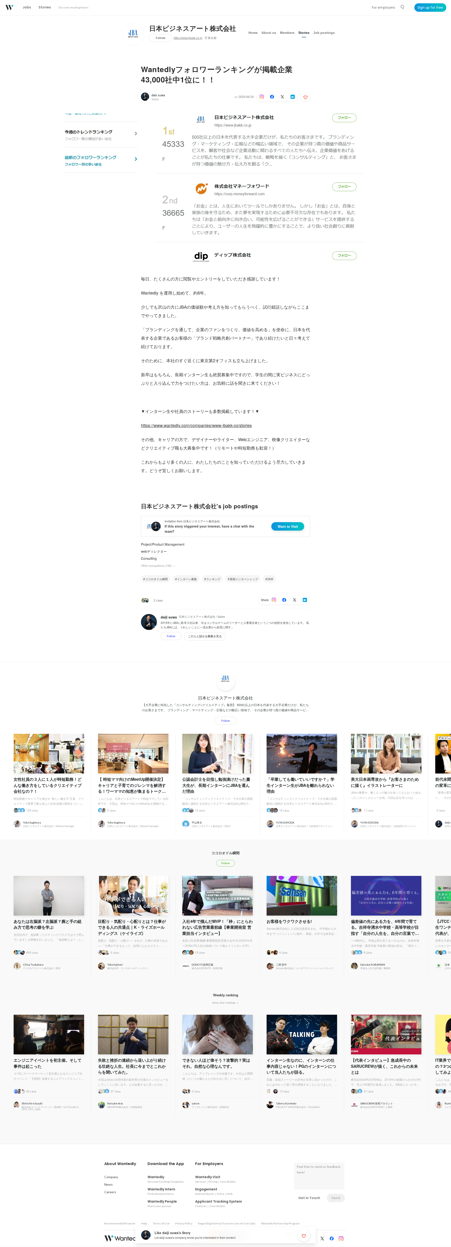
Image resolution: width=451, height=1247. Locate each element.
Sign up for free (430, 7)
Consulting (149, 558)
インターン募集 (187, 579)
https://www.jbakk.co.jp (188, 38)
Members (287, 33)
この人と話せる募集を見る (205, 636)
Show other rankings (224, 1002)
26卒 (270, 579)
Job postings (324, 33)
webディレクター (154, 551)
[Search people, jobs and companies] (402, 7)
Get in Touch (309, 1198)
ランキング (213, 579)
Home (253, 33)
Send (335, 1198)
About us (268, 33)
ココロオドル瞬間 (156, 579)
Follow (160, 38)
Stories (304, 33)
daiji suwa (158, 95)
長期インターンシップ (244, 579)
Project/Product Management (162, 544)
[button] (120, 1164)
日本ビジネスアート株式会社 (192, 28)
